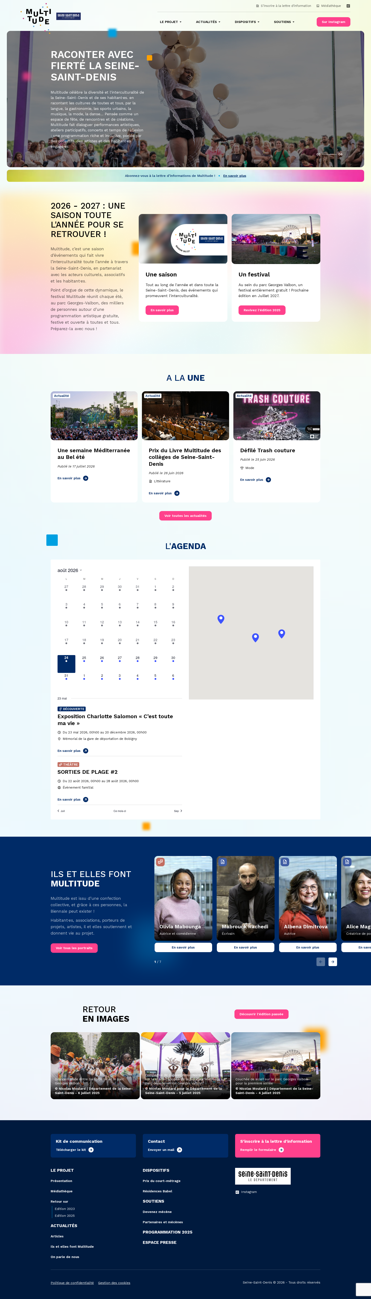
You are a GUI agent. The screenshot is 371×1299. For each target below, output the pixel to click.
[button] (255, 637)
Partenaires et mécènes (163, 1222)
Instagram (249, 1192)
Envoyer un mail (161, 1150)
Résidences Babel (157, 1191)
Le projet (169, 22)
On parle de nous (65, 1257)
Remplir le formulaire (258, 1150)
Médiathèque (331, 6)
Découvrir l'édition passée (261, 1014)
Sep (176, 811)
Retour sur (59, 1201)
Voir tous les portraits (74, 948)
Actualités (206, 22)
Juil (63, 811)
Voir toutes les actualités (185, 516)
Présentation (61, 1181)
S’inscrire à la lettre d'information (286, 6)
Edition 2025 (65, 1216)
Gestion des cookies (114, 1283)
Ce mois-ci (120, 811)
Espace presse (159, 1242)
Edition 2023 (65, 1209)
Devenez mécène (157, 1212)
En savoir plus (162, 310)
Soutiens (282, 22)
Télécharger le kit (71, 1150)
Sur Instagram (333, 22)
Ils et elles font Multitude (72, 1246)
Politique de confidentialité (72, 1283)
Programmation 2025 (167, 1232)
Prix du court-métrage (162, 1181)
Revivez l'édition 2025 (262, 310)
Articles (57, 1236)
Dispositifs (245, 22)
